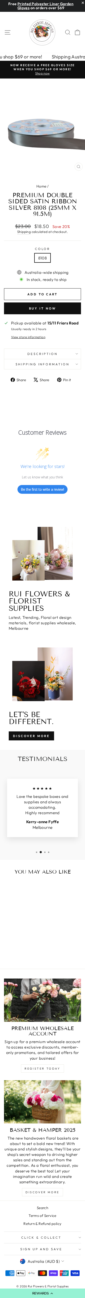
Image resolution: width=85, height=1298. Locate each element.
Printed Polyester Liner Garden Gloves (45, 5)
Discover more (43, 1192)
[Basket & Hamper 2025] (42, 1101)
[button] (42, 1293)
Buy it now (42, 308)
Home (41, 186)
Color (42, 249)
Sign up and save (41, 1249)
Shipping (24, 232)
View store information (28, 337)
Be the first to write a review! (42, 489)
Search (42, 1208)
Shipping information (43, 364)
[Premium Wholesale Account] (42, 1000)
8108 (42, 257)
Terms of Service (42, 1215)
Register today (42, 1068)
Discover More (31, 736)
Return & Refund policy (42, 1223)
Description (42, 354)
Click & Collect (41, 1237)
